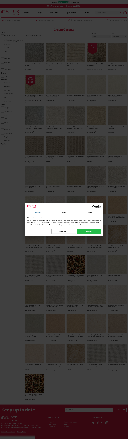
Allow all (89, 231)
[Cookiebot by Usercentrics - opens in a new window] (93, 206)
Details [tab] (64, 212)
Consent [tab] (37, 212)
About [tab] (90, 212)
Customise (62, 231)
